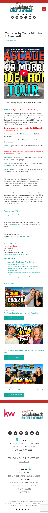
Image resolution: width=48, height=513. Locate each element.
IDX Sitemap (21, 506)
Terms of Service (31, 458)
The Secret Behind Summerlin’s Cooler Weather (21, 313)
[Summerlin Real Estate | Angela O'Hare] (21, 6)
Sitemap (13, 506)
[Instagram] (31, 509)
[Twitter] (19, 509)
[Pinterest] (28, 509)
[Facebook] (16, 509)
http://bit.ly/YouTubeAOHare (20, 236)
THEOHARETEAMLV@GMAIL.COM (27, 476)
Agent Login (9, 504)
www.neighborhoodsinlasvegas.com (16, 255)
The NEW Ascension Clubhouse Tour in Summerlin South (24, 390)
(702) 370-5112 (24, 473)
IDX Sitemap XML (32, 506)
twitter (17, 17)
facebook (12, 17)
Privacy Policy (14, 458)
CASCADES (8, 110)
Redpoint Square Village (12, 211)
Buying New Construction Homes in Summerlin (19, 215)
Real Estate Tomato (36, 504)
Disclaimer (24, 461)
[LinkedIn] (25, 509)
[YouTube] (22, 509)
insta (25, 17)
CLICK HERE (17, 225)
